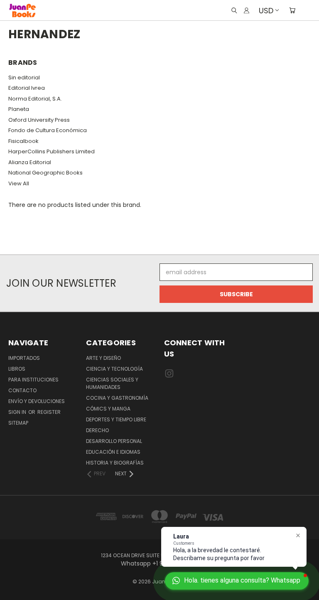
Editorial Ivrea (26, 88)
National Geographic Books (45, 173)
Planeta (18, 109)
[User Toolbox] (246, 10)
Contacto (22, 390)
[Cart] (292, 10)
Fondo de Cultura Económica (47, 130)
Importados (24, 357)
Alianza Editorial (29, 162)
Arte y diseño (103, 357)
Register (49, 412)
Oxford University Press (39, 120)
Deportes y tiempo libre (116, 419)
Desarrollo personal (114, 441)
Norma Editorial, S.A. (35, 99)
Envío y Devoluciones (36, 401)
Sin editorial (24, 77)
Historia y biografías (115, 462)
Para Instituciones (33, 379)
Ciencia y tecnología (114, 368)
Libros (16, 368)
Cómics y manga (108, 408)
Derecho (97, 430)
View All (18, 183)
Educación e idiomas (113, 451)
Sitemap (18, 422)
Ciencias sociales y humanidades (112, 383)
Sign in (17, 412)
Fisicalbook (23, 141)
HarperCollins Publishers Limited (51, 151)
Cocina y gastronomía (117, 397)
